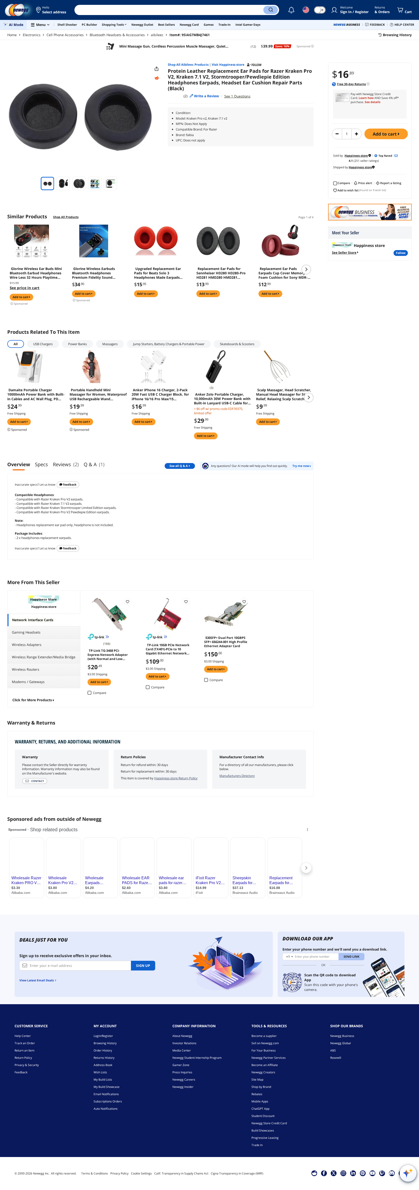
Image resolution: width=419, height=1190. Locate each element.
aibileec (157, 35)
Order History (103, 1050)
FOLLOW (400, 253)
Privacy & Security (27, 1065)
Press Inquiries (182, 1072)
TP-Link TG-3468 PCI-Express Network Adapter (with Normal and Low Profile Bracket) (108, 654)
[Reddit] (156, 78)
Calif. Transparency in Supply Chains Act (181, 1173)
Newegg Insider (182, 1087)
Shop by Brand (261, 1087)
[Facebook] (323, 1173)
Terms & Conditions (94, 1173)
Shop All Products (66, 217)
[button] (51, 10)
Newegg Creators (263, 1072)
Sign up (143, 965)
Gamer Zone (180, 1065)
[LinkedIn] (353, 1173)
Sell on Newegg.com (265, 1043)
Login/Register (103, 1036)
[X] (333, 1173)
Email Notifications (106, 1094)
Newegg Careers (183, 1079)
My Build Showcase (107, 1087)
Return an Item (24, 1050)
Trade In (257, 1145)
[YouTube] (372, 1173)
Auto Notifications (106, 1109)
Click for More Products (32, 700)
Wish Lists (100, 1072)
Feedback (69, 484)
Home (12, 35)
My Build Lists (103, 1079)
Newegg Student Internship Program (197, 1058)
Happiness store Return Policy (176, 778)
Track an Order (25, 1043)
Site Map (257, 1079)
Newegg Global (340, 1043)
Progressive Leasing (265, 1138)
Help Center (23, 1036)
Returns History (104, 1058)
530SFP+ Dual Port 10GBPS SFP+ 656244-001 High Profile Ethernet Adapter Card (225, 642)
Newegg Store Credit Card (269, 1123)
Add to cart (385, 134)
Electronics (31, 35)
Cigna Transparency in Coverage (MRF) (237, 1173)
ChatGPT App (260, 1109)
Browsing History (105, 1043)
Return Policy (23, 1058)
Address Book (103, 1065)
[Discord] (392, 1173)
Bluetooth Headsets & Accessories (117, 35)
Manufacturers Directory (237, 776)
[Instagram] (343, 1173)
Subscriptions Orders (108, 1101)
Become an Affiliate (264, 1065)
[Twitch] (382, 1173)
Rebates (256, 1094)
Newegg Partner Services (268, 1058)
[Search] (270, 10)
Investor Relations (184, 1043)
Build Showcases (262, 1130)
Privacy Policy (119, 1173)
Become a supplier (264, 1036)
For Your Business (263, 1050)
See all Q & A (178, 466)
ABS (333, 1050)
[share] (156, 68)
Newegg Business (342, 1036)
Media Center (181, 1050)
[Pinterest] (363, 1173)
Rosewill (335, 1058)
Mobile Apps (259, 1101)
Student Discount (262, 1116)
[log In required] (127, 601)
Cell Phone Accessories (65, 35)
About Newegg (182, 1036)
